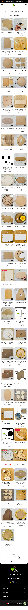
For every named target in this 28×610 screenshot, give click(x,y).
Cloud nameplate (7, 321)
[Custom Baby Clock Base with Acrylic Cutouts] (20, 414)
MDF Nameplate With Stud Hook (20, 343)
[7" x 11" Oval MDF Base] (20, 275)
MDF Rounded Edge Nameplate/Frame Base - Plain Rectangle (7, 383)
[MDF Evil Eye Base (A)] (7, 200)
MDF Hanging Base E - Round (20, 403)
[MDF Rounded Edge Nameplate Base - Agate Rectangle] (7, 353)
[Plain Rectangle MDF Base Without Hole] (7, 43)
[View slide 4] (16, 561)
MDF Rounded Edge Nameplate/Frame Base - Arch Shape (7, 523)
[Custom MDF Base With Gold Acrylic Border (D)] (20, 474)
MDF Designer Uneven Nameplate (7, 110)
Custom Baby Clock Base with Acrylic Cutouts (20, 423)
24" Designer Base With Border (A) (20, 523)
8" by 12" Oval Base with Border (20, 188)
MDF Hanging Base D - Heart (7, 503)
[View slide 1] (11, 561)
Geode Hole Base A (21, 302)
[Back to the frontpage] (5, 11)
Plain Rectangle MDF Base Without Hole (7, 52)
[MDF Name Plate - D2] (20, 159)
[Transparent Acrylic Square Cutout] (20, 495)
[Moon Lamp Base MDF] (20, 218)
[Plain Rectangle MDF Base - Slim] (20, 101)
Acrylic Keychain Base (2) (20, 52)
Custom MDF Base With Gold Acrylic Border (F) (7, 444)
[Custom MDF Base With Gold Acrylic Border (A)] (7, 159)
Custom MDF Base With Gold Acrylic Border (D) (20, 484)
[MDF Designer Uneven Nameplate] (7, 101)
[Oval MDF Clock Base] (7, 395)
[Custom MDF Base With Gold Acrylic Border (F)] (7, 434)
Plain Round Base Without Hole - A (7, 71)
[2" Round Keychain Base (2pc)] (20, 24)
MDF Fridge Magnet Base (20, 71)
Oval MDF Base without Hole (7, 129)
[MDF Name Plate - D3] (7, 218)
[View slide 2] (13, 561)
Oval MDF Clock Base (7, 402)
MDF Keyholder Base (7, 263)
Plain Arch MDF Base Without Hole (7, 303)
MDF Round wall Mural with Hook (20, 90)
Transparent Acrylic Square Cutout (21, 503)
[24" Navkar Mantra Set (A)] (20, 353)
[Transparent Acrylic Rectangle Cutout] (7, 140)
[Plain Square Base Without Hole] (20, 121)
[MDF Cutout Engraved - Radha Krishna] (20, 455)
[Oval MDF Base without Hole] (7, 121)
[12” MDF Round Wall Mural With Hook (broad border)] (7, 180)
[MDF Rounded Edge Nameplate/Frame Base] (20, 374)
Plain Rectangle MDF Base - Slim (20, 110)
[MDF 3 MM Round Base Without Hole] (7, 334)
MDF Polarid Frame (7, 90)
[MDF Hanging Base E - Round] (20, 395)
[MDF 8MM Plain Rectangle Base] (7, 275)
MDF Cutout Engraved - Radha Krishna (20, 463)
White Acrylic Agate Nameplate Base (7, 245)
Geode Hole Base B (21, 148)
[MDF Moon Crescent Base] (20, 256)
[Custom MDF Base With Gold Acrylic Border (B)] (20, 313)
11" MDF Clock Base (20, 208)
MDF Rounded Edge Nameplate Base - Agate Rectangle (7, 363)
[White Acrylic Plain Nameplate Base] (20, 236)
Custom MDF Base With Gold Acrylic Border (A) (7, 168)
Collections (10, 11)
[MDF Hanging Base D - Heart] (7, 495)
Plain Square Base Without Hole (20, 129)
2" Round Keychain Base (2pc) (21, 33)
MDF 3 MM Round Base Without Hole (7, 343)
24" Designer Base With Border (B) (7, 543)
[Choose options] (12, 29)
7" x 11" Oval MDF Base (20, 283)
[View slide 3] (15, 561)
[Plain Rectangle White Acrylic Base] (7, 414)
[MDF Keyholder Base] (7, 256)
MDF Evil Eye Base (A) (7, 208)
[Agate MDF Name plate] (7, 24)
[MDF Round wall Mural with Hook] (20, 82)
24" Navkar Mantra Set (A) (20, 362)
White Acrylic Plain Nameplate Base (20, 245)
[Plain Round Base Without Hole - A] (7, 63)
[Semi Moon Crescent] (20, 434)
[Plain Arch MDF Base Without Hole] (7, 294)
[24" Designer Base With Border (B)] (7, 535)
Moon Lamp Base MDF (20, 226)
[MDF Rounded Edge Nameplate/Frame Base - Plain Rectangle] (7, 374)
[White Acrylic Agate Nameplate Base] (7, 236)
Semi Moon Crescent (20, 442)
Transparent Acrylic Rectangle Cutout (7, 148)
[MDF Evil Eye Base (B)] (7, 455)
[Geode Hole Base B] (20, 140)
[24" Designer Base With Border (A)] (20, 514)
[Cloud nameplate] (7, 313)
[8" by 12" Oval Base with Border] (20, 180)
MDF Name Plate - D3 (7, 226)
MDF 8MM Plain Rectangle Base (7, 283)
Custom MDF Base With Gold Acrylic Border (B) (20, 323)
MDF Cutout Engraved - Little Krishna (7, 483)
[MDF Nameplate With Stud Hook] (20, 334)
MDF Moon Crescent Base (20, 264)
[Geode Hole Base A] (20, 294)
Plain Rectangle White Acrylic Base (7, 422)
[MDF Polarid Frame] (7, 82)
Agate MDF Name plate (7, 32)
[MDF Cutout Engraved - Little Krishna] (7, 474)
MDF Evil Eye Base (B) (7, 463)
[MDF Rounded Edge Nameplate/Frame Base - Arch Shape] (7, 514)
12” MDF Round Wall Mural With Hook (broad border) (7, 189)
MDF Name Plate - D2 (20, 167)
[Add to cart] (25, 144)
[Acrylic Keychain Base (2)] (20, 43)
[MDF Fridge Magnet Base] (20, 63)
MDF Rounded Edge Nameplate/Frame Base (20, 382)
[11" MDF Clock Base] (20, 200)
